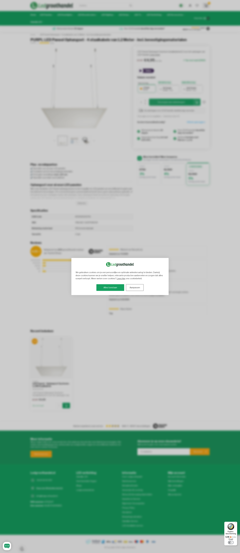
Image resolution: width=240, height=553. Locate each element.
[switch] (231, 542)
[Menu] (235, 523)
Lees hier (121, 278)
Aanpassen (135, 287)
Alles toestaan (110, 287)
